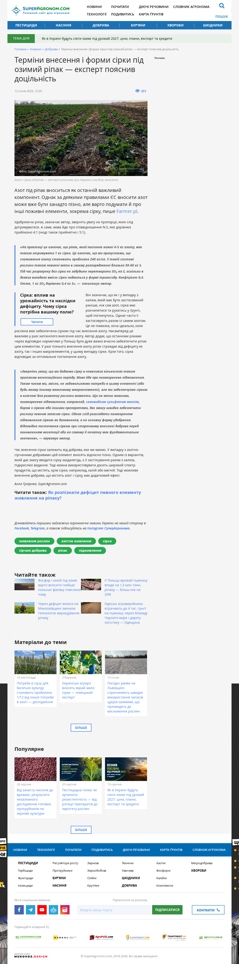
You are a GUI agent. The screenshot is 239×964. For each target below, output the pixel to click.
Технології (96, 14)
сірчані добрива (32, 550)
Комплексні (164, 886)
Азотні (160, 863)
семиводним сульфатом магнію (112, 401)
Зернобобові (96, 871)
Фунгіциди (25, 878)
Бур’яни (138, 25)
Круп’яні (93, 886)
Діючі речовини (154, 6)
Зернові (93, 863)
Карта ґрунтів (151, 14)
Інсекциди (25, 886)
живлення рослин (34, 541)
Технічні (128, 863)
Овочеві (128, 871)
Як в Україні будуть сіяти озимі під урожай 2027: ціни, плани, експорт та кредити (107, 38)
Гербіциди (25, 871)
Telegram (38, 528)
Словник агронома (191, 6)
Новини (94, 6)
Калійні (161, 878)
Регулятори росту (65, 863)
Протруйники (62, 871)
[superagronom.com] (40, 10)
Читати (37, 322)
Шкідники (213, 25)
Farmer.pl (126, 211)
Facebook (21, 528)
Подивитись (122, 14)
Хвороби (175, 25)
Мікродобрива (201, 863)
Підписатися (167, 909)
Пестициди (26, 25)
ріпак (62, 550)
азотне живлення (76, 541)
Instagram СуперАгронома (108, 528)
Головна (20, 49)
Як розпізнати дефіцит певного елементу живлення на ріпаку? (77, 495)
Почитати (120, 6)
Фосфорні (163, 871)
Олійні (91, 878)
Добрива (101, 25)
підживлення (90, 550)
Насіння (63, 25)
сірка (107, 541)
